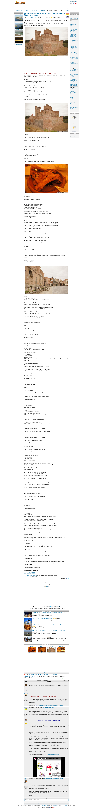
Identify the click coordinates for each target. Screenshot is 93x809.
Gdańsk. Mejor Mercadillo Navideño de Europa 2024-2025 (74, 53)
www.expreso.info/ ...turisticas (52, 754)
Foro (72, 7)
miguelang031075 (26, 779)
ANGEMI (26, 693)
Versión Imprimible (74, 136)
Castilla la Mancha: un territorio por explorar (42, 618)
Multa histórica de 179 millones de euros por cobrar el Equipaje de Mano (48, 630)
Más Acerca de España (74, 18)
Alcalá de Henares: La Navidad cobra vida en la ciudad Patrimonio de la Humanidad (74, 49)
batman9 (26, 707)
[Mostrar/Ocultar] (22, 12)
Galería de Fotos (19, 10)
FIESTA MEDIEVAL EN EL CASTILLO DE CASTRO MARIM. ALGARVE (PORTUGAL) (73, 37)
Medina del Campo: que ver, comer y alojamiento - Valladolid (43, 674)
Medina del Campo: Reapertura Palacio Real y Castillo (54, 718)
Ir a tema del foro (66, 678)
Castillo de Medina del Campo (48, 707)
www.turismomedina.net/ (29, 572)
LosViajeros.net (56, 805)
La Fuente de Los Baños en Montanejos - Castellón (74, 74)
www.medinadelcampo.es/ (29, 573)
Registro (71, 1)
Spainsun (32, 646)
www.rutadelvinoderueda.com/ (30, 575)
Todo (75, 7)
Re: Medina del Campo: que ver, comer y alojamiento (53, 778)
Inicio (27, 10)
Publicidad (51, 806)
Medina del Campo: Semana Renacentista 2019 (52, 683)
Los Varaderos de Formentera (39, 637)
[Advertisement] (46, 2)
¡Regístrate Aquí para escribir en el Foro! (46, 803)
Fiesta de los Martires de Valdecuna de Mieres (74, 24)
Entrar (75, 1)
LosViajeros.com (45, 805)
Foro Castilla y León (29, 676)
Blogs (67, 10)
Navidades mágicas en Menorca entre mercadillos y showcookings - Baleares (50, 624)
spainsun (26, 682)
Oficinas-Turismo (30, 17)
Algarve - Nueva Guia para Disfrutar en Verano (74, 41)
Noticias (42, 10)
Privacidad (47, 806)
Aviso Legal (41, 806)
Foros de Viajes (34, 10)
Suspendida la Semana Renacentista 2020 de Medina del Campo (50, 705)
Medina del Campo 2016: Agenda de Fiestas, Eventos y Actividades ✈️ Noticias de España (44, 14)
